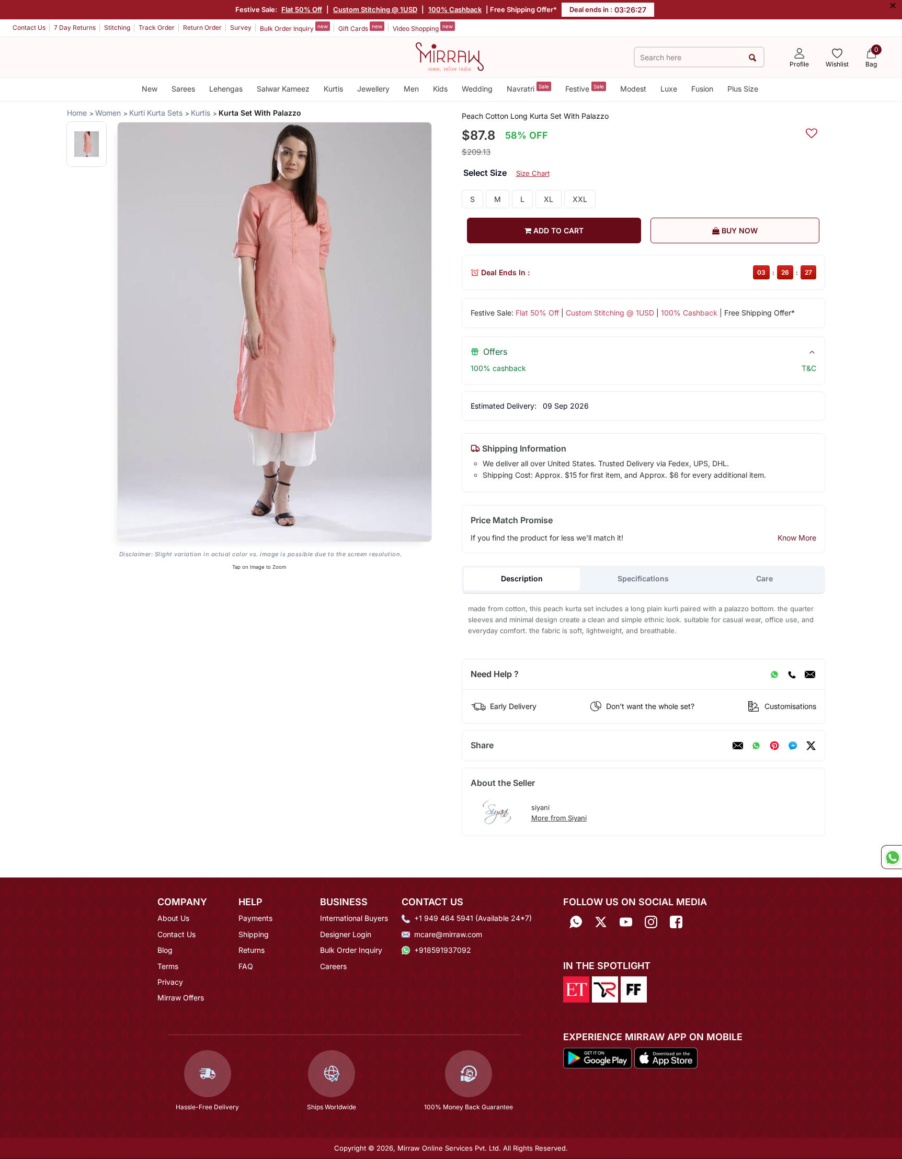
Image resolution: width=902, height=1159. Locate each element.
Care (764, 578)
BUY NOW (739, 230)
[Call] (791, 674)
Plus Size (742, 88)
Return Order (202, 27)
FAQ (245, 966)
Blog (165, 950)
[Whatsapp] (575, 922)
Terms (167, 966)
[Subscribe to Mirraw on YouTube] (625, 922)
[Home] (450, 56)
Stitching (117, 27)
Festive (584, 88)
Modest (633, 88)
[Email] (810, 674)
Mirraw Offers (180, 997)
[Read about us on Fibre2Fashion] (634, 988)
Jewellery (373, 88)
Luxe (668, 88)
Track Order (157, 27)
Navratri (528, 88)
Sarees (183, 88)
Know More (797, 537)
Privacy (170, 981)
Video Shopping (423, 27)
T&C (809, 368)
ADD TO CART (557, 230)
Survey (241, 27)
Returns (251, 950)
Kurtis (333, 88)
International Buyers (354, 918)
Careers (333, 966)
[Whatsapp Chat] (891, 857)
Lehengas (226, 88)
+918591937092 (442, 950)
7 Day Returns (75, 27)
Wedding (477, 88)
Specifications (643, 578)
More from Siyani (559, 818)
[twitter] (811, 745)
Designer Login (345, 934)
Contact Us (29, 27)
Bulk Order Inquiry (294, 27)
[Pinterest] (774, 745)
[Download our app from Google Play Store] (597, 1057)
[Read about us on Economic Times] (576, 988)
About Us (173, 918)
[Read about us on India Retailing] (605, 988)
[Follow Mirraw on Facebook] (676, 922)
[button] (86, 144)
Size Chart (533, 173)
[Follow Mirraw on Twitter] (600, 922)
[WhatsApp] (774, 674)
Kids (440, 88)
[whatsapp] (756, 745)
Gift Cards (360, 27)
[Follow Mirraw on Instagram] (651, 922)
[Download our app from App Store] (665, 1057)
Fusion (702, 88)
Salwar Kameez (283, 88)
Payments (255, 918)
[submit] (752, 57)
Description (522, 578)
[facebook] (792, 745)
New (149, 88)
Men (411, 88)
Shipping (253, 934)
